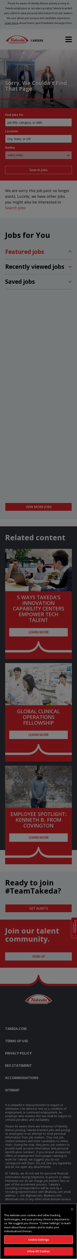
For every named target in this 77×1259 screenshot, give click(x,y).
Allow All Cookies (38, 1251)
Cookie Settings (38, 1239)
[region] (38, 1231)
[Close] (72, 1209)
